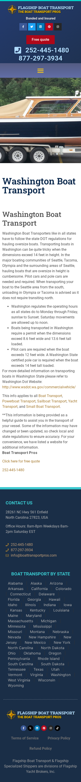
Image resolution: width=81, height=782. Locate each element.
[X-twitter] (30, 728)
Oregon (55, 653)
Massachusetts (20, 621)
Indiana (50, 605)
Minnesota (16, 626)
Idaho (12, 605)
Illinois (30, 605)
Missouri (15, 631)
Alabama (15, 583)
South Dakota (52, 664)
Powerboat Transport (19, 401)
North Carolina (20, 648)
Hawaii (54, 599)
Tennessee (17, 669)
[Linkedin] (40, 27)
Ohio (12, 653)
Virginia (36, 674)
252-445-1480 (13, 470)
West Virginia (19, 680)
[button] (41, 70)
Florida (14, 599)
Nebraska (61, 631)
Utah (55, 669)
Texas (38, 669)
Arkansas (15, 588)
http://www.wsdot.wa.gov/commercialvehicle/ (39, 387)
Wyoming (16, 685)
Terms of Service (25, 738)
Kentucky (37, 610)
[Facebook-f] (23, 27)
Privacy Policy (59, 738)
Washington (61, 674)
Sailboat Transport (52, 401)
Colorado (64, 588)
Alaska (36, 583)
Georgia (34, 599)
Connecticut (20, 594)
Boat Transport (50, 396)
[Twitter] (32, 27)
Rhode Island (49, 658)
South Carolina (20, 664)
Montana (37, 631)
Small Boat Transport (43, 406)
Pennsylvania (19, 658)
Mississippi (42, 626)
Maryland (34, 615)
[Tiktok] (57, 728)
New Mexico (35, 642)
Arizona (56, 583)
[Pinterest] (49, 27)
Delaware (47, 594)
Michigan (48, 621)
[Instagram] (58, 27)
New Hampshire (42, 637)
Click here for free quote (21, 461)
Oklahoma (32, 653)
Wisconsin (46, 680)
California (39, 588)
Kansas (16, 610)
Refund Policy (40, 748)
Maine (13, 615)
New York (62, 642)
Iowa (68, 605)
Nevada (14, 637)
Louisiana (61, 610)
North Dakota (52, 648)
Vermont (15, 674)
